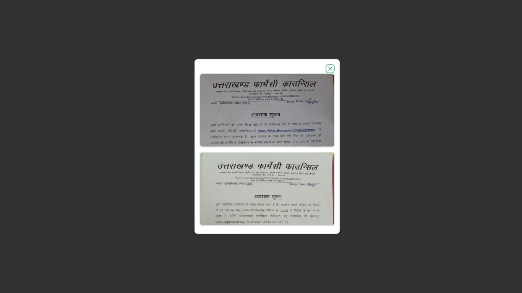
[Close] (330, 69)
